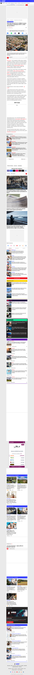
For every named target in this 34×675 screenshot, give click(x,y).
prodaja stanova (10, 165)
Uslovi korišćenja (20, 669)
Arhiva (25, 668)
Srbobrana (13, 131)
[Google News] (25, 171)
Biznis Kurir (10, 27)
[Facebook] (11, 171)
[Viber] (8, 171)
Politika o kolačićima (20, 668)
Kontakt (13, 668)
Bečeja (8, 131)
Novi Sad (8, 60)
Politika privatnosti (14, 669)
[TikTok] (23, 171)
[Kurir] (2, 1)
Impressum (15, 668)
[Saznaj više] (26, 608)
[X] (14, 171)
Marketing (9, 668)
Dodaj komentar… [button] (12, 548)
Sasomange (20, 165)
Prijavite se (10, 622)
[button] (26, 27)
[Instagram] (17, 171)
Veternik (8, 74)
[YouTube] (20, 171)
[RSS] (22, 246)
